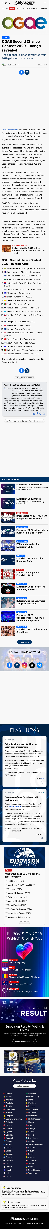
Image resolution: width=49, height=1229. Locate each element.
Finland (8, 1144)
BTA (42, 779)
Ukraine (31, 1167)
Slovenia (31, 1151)
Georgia (8, 1151)
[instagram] (39, 413)
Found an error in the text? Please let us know (25, 421)
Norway (31, 1122)
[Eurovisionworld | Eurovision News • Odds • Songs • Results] (24, 3)
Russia (31, 1135)
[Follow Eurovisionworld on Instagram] (6, 3)
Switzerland (33, 1160)
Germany (9, 1154)
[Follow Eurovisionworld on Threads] (32, 665)
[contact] (33, 413)
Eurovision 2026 (24, 936)
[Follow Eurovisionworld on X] (9, 3)
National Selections (27, 378)
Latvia (8, 1176)
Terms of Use (20, 1223)
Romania (31, 1132)
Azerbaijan (10, 1109)
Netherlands (33, 1116)
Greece (8, 1157)
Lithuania (32, 1093)
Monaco (31, 1106)
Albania (8, 1093)
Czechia (9, 1135)
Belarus (8, 1112)
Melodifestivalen (15, 807)
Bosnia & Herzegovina (13, 1119)
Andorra (8, 1097)
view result (24, 922)
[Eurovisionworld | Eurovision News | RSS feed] (42, 1223)
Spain (30, 1154)
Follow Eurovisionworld (24, 652)
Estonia (8, 1141)
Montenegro (33, 1109)
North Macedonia (35, 1119)
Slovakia (31, 1148)
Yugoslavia (32, 1173)
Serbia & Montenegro (36, 1144)
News (12, 8)
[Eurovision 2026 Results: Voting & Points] (24, 1011)
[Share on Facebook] (21, 72)
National (44, 8)
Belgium (9, 1116)
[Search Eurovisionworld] (3, 8)
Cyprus (8, 1132)
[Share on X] (26, 72)
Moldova (32, 1103)
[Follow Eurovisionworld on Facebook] (2, 3)
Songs (25, 8)
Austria (8, 1106)
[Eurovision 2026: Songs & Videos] (24, 951)
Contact (12, 1223)
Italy (7, 1173)
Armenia (9, 1100)
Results (18, 8)
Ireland (8, 1167)
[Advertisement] (24, 101)
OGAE (5, 38)
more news (25, 642)
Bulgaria (9, 1122)
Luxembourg (33, 1097)
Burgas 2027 (34, 8)
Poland (31, 1125)
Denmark (9, 1138)
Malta (30, 1100)
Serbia (31, 1141)
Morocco (32, 1112)
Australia (9, 1103)
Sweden (39, 793)
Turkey (31, 1163)
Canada (8, 1125)
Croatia (8, 1128)
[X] (43, 413)
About (7, 1223)
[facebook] (37, 413)
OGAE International (10, 130)
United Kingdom (35, 1170)
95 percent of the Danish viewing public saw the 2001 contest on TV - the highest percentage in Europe (24, 1204)
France (8, 1148)
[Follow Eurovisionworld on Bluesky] (39, 665)
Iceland (8, 1163)
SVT (43, 834)
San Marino (33, 1138)
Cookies (28, 1223)
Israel (8, 1170)
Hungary (9, 1160)
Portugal (31, 1128)
